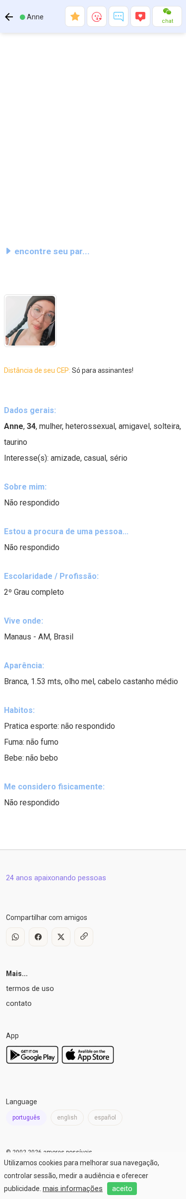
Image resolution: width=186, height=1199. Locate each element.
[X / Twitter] (61, 936)
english (67, 1117)
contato (19, 1003)
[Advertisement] (93, 135)
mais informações (73, 1188)
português (26, 1117)
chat (167, 21)
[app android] (32, 1061)
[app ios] (88, 1061)
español (105, 1117)
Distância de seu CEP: (68, 370)
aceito (122, 1188)
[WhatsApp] (15, 936)
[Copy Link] (83, 936)
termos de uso (30, 988)
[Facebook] (38, 936)
